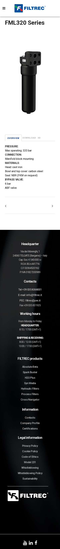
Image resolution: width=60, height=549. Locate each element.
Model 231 (30, 462)
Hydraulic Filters (30, 388)
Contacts (30, 417)
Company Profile (30, 423)
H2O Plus (30, 377)
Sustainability (30, 478)
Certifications (30, 428)
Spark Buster (30, 372)
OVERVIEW (13, 138)
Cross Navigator (30, 399)
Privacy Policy (30, 445)
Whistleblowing (30, 467)
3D (39, 138)
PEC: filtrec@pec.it (30, 300)
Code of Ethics (30, 456)
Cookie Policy (30, 451)
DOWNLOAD (29, 138)
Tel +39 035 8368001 (30, 289)
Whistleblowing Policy (30, 473)
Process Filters (29, 394)
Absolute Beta (30, 366)
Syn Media (30, 383)
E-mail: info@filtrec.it (30, 295)
